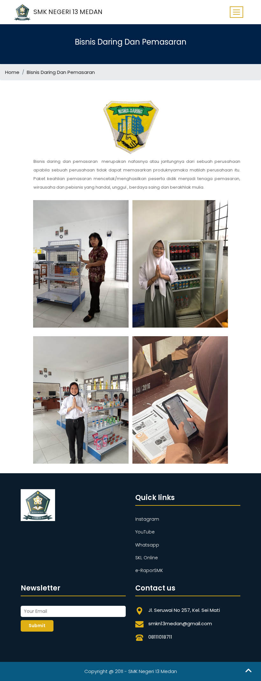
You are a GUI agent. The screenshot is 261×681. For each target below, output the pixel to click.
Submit (37, 625)
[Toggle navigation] (236, 12)
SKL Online (146, 557)
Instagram (147, 519)
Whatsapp (147, 545)
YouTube (145, 532)
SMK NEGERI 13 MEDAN (67, 11)
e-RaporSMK (149, 570)
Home (12, 72)
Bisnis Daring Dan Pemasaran (61, 72)
